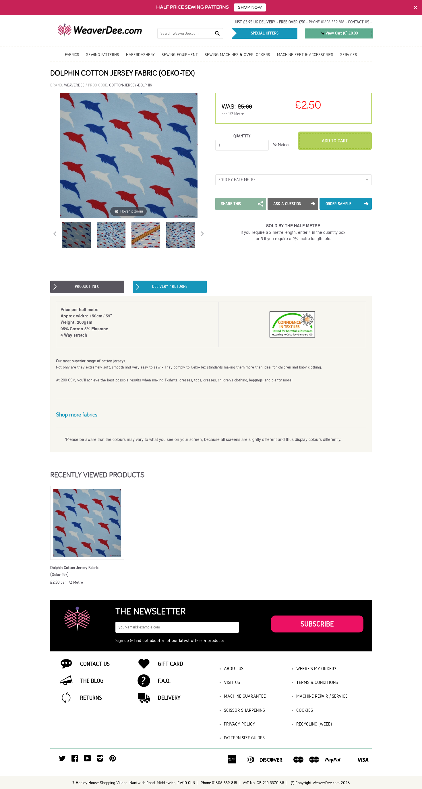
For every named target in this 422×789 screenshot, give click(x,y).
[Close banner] (415, 7)
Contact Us (95, 664)
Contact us (358, 22)
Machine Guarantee (245, 696)
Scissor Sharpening (244, 710)
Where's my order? (316, 668)
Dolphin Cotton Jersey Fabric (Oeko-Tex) (74, 571)
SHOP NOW (250, 7)
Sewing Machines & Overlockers (237, 54)
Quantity (242, 136)
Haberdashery (140, 54)
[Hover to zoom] (129, 155)
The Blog (92, 681)
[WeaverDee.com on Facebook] (74, 760)
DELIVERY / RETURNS (169, 286)
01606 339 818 (332, 22)
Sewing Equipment (180, 54)
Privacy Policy (239, 724)
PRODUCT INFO (87, 286)
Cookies (304, 710)
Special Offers (264, 33)
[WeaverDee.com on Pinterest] (112, 760)
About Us (233, 668)
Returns (91, 698)
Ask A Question (287, 204)
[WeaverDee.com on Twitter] (62, 760)
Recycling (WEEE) (314, 724)
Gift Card (170, 664)
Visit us (232, 682)
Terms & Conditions (317, 682)
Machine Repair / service (322, 696)
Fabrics (72, 54)
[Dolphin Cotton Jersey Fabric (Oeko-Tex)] (76, 234)
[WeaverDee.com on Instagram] (100, 760)
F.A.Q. (164, 681)
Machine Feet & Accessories (305, 54)
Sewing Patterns (102, 54)
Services (348, 54)
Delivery (169, 698)
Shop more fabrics (76, 414)
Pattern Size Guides (244, 737)
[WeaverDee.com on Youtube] (87, 760)
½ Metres (281, 144)
